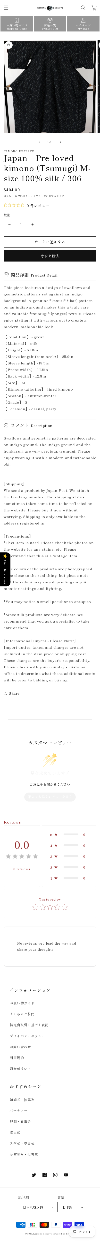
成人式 (15, 1132)
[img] (21, 857)
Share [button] (14, 693)
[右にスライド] (60, 142)
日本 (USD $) (33, 1207)
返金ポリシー (20, 1068)
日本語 (67, 1207)
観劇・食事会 (20, 1121)
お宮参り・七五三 (24, 1154)
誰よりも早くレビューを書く (50, 796)
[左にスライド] (39, 142)
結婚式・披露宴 (22, 1099)
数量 (7, 215)
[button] (6, 7)
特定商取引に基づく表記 (29, 1024)
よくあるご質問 (22, 1013)
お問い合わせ (20, 1046)
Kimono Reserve (42, 1233)
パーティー (18, 1110)
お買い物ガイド (22, 1003)
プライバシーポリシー (27, 1036)
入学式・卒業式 (22, 1143)
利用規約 (17, 1057)
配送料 (19, 196)
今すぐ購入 (50, 255)
